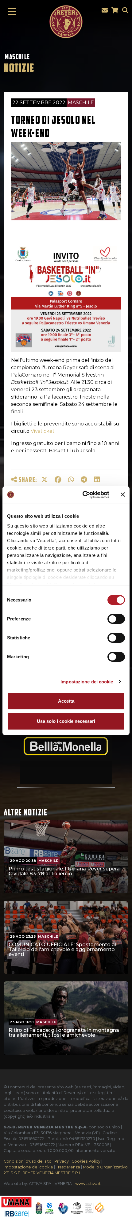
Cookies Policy (86, 1161)
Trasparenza (68, 1167)
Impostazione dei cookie (86, 681)
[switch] (116, 619)
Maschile (17, 57)
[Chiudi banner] (123, 494)
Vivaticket (43, 431)
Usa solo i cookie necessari (66, 721)
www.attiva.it (88, 1183)
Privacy (61, 1161)
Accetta (66, 701)
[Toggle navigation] (10, 12)
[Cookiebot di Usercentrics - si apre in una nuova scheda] (83, 495)
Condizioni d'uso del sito (28, 1161)
